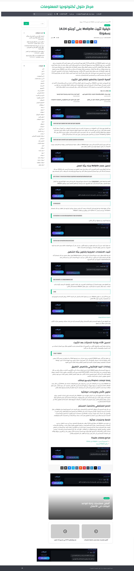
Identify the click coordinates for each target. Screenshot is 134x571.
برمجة (42, 107)
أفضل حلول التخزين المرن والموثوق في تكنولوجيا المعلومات (65, 100)
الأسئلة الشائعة (63, 14)
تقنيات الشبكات (40, 119)
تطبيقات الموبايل (40, 114)
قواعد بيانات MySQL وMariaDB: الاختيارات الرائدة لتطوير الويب (96, 94)
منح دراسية (41, 150)
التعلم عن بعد (41, 90)
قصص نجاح (41, 141)
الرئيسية (107, 22)
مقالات (42, 148)
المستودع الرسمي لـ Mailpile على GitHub (97, 441)
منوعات (42, 155)
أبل (43, 69)
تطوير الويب (41, 117)
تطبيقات (42, 112)
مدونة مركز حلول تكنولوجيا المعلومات (85, 14)
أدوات (42, 73)
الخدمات (99, 14)
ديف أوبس (102, 22)
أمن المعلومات (40, 76)
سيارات (42, 133)
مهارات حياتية (41, 160)
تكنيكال (42, 124)
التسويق (42, 88)
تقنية (43, 121)
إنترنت (42, 81)
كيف (43, 145)
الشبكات (42, 100)
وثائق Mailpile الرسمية (102, 443)
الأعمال (42, 83)
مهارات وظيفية (40, 162)
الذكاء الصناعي (40, 93)
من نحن (72, 14)
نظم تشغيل (41, 165)
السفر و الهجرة (40, 97)
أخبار (43, 71)
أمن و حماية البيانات (39, 78)
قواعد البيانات (41, 143)
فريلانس (42, 138)
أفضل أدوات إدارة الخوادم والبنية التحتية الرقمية (68, 94)
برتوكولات (41, 105)
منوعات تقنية (41, 157)
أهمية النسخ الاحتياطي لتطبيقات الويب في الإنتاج (98, 100)
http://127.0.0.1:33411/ (104, 317)
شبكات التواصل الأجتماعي (38, 136)
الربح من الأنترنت (40, 95)
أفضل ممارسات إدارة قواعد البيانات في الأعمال (96, 504)
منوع (43, 153)
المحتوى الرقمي (40, 102)
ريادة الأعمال (41, 131)
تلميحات (42, 126)
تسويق (42, 109)
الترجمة (42, 85)
